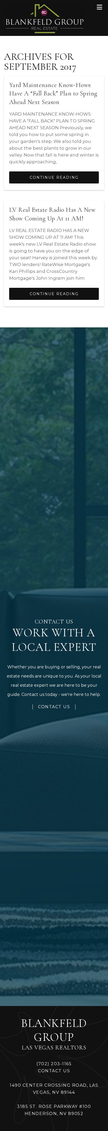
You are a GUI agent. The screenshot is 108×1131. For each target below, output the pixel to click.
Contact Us (54, 1070)
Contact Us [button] (54, 707)
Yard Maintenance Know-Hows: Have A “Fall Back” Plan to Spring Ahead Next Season (53, 93)
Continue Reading (54, 177)
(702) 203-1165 (54, 1063)
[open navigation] (100, 7)
